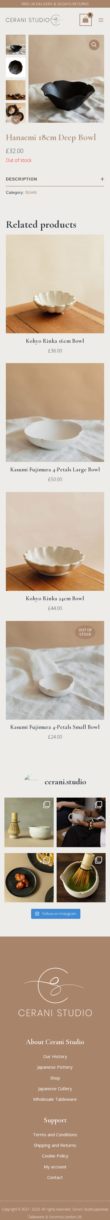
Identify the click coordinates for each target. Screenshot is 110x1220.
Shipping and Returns (55, 1145)
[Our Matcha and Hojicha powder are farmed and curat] (81, 878)
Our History (55, 1056)
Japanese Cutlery (55, 1088)
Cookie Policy (55, 1156)
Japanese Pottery (55, 1067)
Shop (55, 1078)
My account (55, 1167)
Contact (55, 1177)
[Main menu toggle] (101, 20)
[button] (94, 45)
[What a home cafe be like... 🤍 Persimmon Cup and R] (81, 822)
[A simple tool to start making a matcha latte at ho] (29, 822)
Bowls (31, 192)
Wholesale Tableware (55, 1099)
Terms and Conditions (55, 1134)
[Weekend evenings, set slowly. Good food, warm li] (29, 878)
